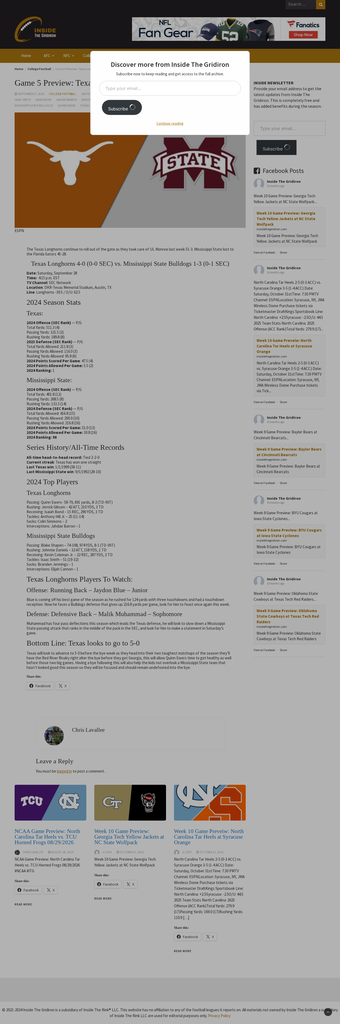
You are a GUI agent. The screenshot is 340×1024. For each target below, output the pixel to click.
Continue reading (170, 123)
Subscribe (118, 108)
